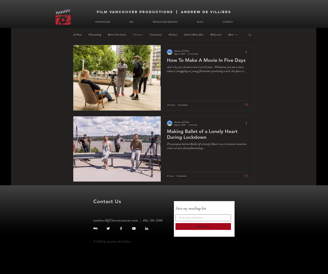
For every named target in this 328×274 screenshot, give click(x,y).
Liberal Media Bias (194, 34)
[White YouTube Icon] (134, 228)
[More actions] (247, 52)
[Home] (63, 17)
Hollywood (215, 34)
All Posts (77, 34)
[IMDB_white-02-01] (95, 228)
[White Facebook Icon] (121, 228)
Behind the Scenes (117, 34)
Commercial (156, 34)
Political (173, 34)
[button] (249, 35)
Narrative (138, 34)
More (231, 34)
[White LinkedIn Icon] (147, 228)
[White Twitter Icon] (108, 228)
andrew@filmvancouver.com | (118, 220)
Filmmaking (95, 34)
